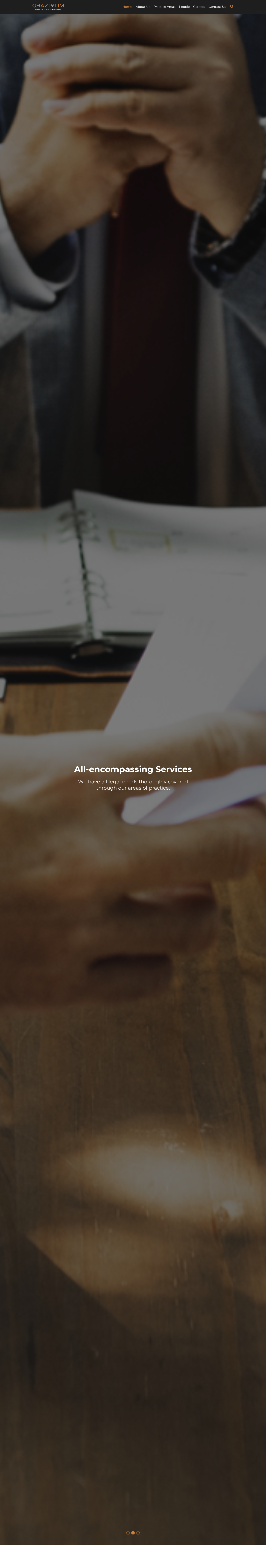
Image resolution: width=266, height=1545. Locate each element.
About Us (143, 7)
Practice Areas (164, 7)
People (184, 7)
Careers (199, 7)
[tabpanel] (133, 779)
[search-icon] (231, 6)
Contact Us (217, 7)
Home (127, 7)
